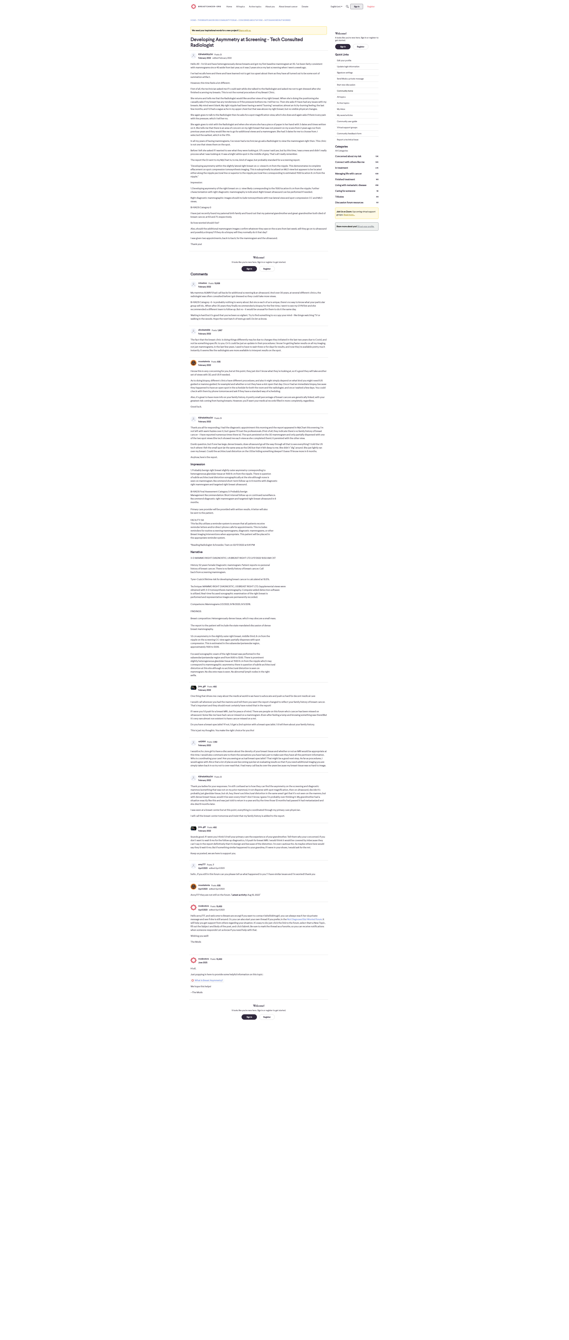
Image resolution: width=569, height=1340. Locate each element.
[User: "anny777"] (193, 866)
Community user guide (347, 121)
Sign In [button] (249, 268)
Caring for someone (356, 191)
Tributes (356, 196)
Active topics (343, 103)
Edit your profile (344, 60)
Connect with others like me (356, 162)
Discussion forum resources (356, 202)
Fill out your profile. (365, 226)
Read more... (349, 214)
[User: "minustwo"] (193, 284)
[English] (206, 6)
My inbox (341, 109)
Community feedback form (349, 133)
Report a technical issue (347, 139)
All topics (341, 97)
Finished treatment (356, 179)
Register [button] (267, 268)
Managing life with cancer (356, 173)
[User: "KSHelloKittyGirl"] (193, 56)
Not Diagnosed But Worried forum (304, 919)
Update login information (348, 66)
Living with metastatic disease (356, 185)
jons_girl (202, 686)
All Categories (341, 150)
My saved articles (345, 115)
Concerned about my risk (356, 156)
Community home (345, 90)
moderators (203, 906)
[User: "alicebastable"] (193, 331)
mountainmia (204, 361)
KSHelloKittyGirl (205, 54)
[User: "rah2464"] (193, 743)
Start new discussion (346, 84)
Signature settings (345, 72)
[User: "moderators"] (193, 907)
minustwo (202, 283)
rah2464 (202, 741)
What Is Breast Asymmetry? (209, 980)
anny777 (202, 864)
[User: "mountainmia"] (193, 363)
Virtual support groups (347, 127)
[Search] (347, 6)
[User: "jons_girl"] (193, 688)
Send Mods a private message (350, 78)
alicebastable (204, 329)
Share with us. (245, 30)
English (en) (336, 6)
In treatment (356, 167)
